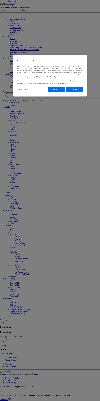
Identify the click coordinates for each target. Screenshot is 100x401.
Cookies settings (22, 89)
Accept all (74, 89)
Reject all (56, 89)
